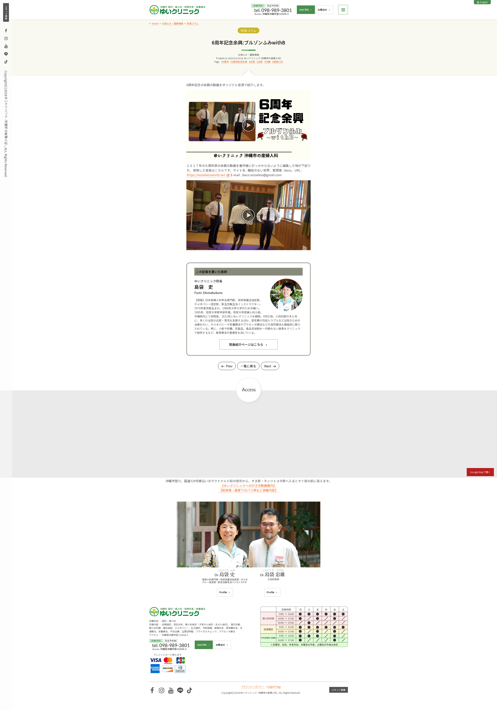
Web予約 (304, 9)
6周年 (226, 61)
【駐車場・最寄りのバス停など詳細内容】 (248, 490)
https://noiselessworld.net (206, 175)
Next (267, 366)
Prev (229, 366)
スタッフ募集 (6, 12)
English (484, 2)
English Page (274, 686)
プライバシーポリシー (252, 686)
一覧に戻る (248, 366)
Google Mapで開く (480, 472)
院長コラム (248, 30)
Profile (223, 592)
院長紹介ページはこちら (246, 344)
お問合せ (322, 9)
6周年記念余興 (239, 61)
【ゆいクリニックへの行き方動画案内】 (248, 485)
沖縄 (268, 61)
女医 (260, 61)
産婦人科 (278, 61)
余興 (252, 61)
